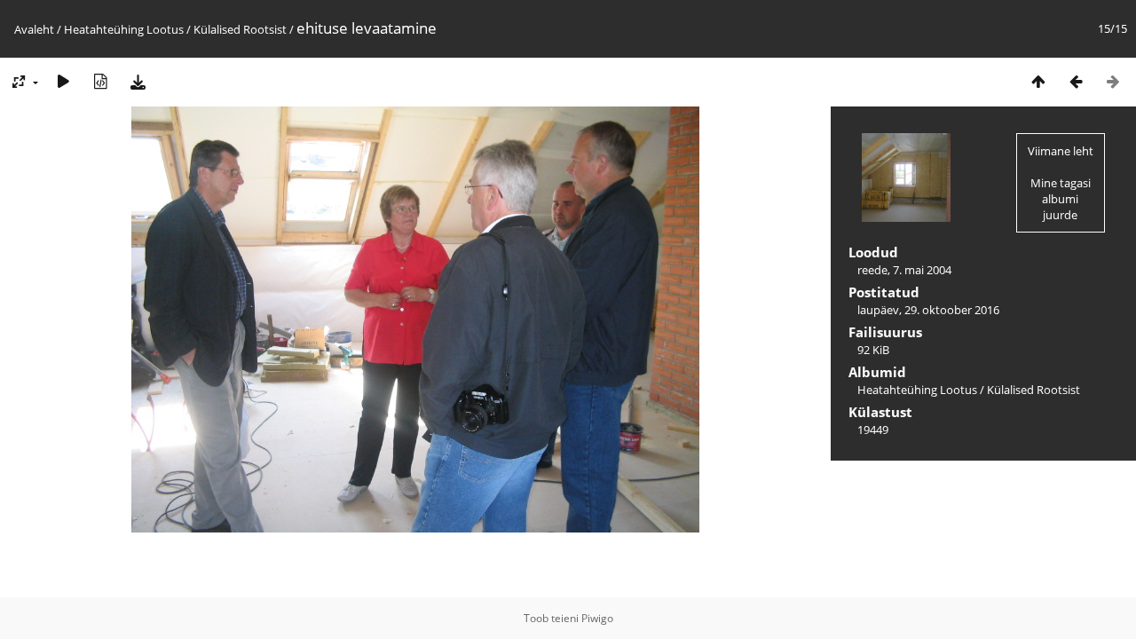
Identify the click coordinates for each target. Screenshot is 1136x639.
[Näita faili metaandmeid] (100, 81)
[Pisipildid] (1038, 81)
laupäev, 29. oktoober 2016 (928, 310)
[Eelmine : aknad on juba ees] (1075, 81)
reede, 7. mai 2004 (904, 270)
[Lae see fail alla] (137, 81)
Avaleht (34, 29)
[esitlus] (63, 81)
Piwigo (597, 618)
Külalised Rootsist (240, 29)
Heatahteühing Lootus (124, 29)
